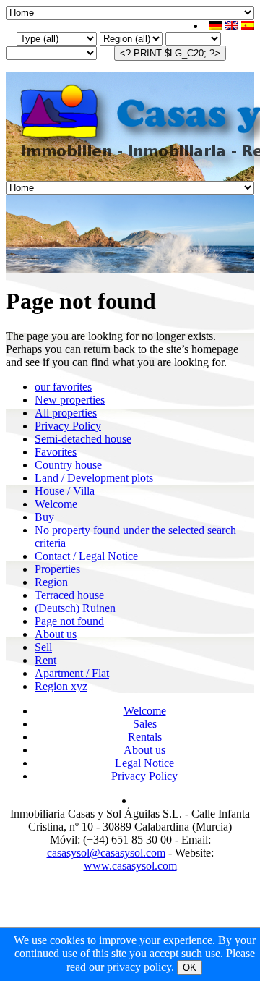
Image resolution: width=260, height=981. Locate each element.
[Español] (247, 26)
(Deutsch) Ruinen (75, 608)
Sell (43, 647)
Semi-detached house (83, 439)
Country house (68, 465)
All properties (66, 413)
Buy (44, 517)
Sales (145, 724)
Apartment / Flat (72, 673)
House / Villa (65, 491)
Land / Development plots (94, 478)
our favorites (63, 387)
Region (51, 582)
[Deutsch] (215, 26)
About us (56, 634)
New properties (70, 400)
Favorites (56, 452)
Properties (57, 569)
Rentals (145, 737)
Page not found (69, 621)
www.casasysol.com (130, 865)
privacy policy (139, 967)
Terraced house (69, 595)
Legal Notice (144, 763)
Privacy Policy (68, 426)
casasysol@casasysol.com (106, 852)
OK (189, 967)
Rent (45, 660)
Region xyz (61, 686)
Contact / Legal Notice (86, 556)
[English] (231, 26)
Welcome (56, 504)
